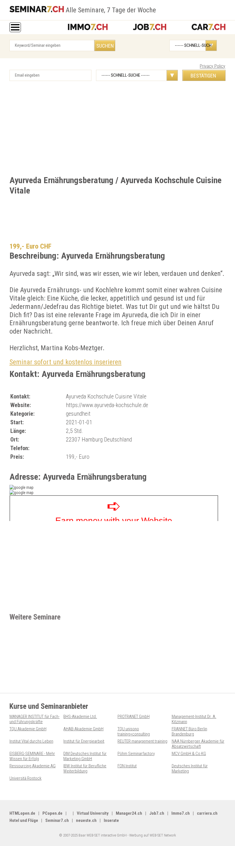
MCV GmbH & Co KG (189, 753)
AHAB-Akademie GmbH (83, 728)
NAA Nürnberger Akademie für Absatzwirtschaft (198, 744)
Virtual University (93, 813)
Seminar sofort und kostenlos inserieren (65, 362)
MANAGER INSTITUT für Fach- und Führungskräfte (34, 719)
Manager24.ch (129, 813)
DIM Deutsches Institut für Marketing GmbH (85, 756)
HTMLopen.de (22, 813)
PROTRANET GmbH (133, 716)
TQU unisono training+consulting (133, 731)
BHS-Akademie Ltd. (80, 716)
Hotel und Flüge (23, 820)
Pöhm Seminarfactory (136, 753)
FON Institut (127, 765)
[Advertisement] (117, 130)
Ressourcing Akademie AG (32, 765)
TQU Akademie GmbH (27, 728)
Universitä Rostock (25, 778)
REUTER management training (142, 741)
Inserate (111, 820)
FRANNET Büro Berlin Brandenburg (189, 731)
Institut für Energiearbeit (83, 741)
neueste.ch (86, 820)
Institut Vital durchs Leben (31, 741)
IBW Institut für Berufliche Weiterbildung (84, 768)
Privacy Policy (212, 66)
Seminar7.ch (57, 820)
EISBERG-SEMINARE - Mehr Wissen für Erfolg (32, 756)
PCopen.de (52, 813)
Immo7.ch (180, 813)
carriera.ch (207, 813)
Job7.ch (156, 813)
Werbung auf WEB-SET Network (152, 835)
